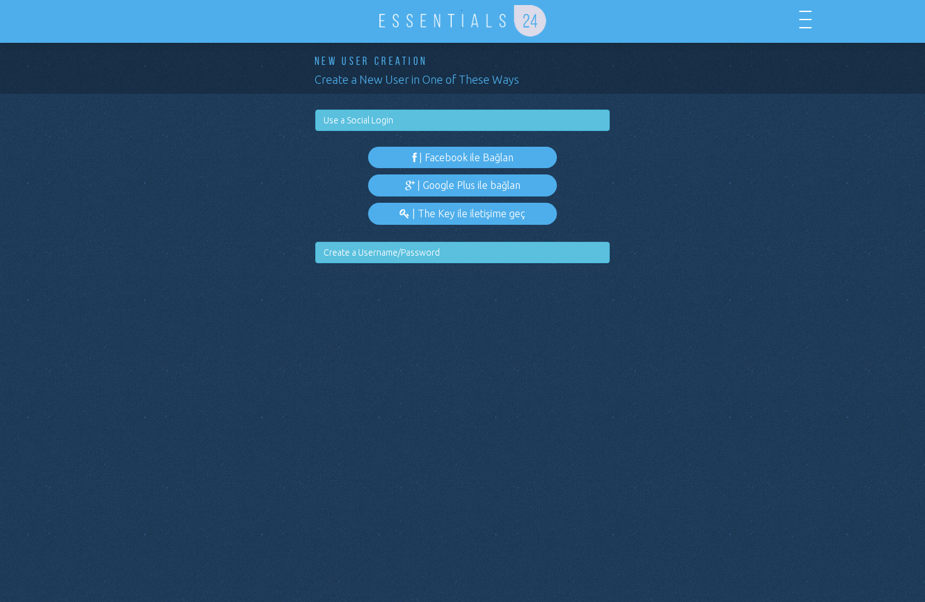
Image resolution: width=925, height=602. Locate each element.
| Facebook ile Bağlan (465, 157)
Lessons (157, 19)
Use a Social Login (358, 120)
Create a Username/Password (381, 252)
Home (119, 19)
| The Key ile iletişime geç (467, 213)
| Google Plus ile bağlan (467, 185)
